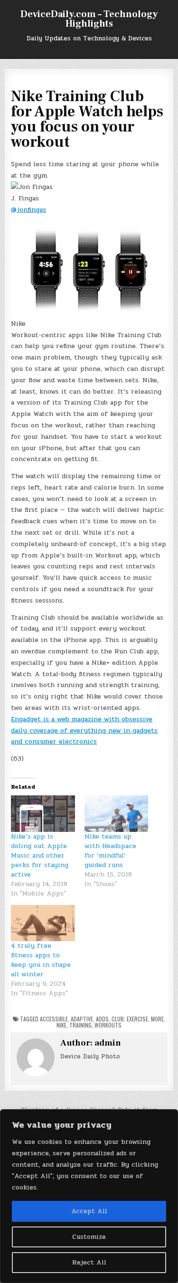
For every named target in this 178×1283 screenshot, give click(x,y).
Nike (61, 1025)
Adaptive (82, 1019)
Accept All (89, 1211)
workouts (108, 1025)
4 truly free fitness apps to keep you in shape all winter (41, 960)
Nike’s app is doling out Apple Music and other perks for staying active (39, 855)
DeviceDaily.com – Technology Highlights (89, 19)
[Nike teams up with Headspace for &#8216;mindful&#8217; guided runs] (116, 813)
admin (107, 1043)
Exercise (137, 1019)
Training (80, 1025)
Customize (89, 1237)
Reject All (89, 1262)
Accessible (54, 1019)
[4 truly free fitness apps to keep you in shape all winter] (43, 923)
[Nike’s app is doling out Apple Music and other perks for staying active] (43, 813)
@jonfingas (28, 210)
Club (118, 1019)
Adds (102, 1019)
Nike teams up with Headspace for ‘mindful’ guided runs (110, 850)
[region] (89, 1196)
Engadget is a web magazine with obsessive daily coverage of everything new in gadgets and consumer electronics (84, 730)
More (157, 1019)
